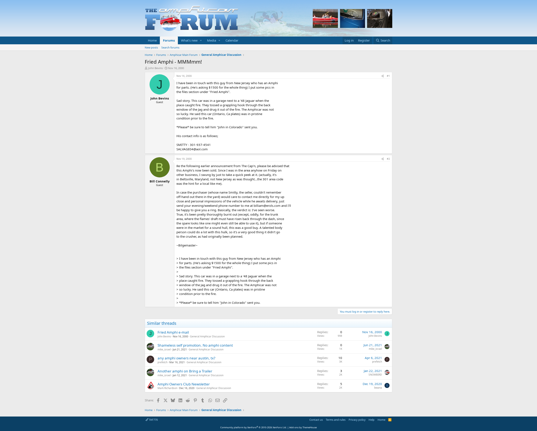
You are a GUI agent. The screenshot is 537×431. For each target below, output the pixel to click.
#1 (388, 76)
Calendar (231, 40)
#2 (388, 159)
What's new (189, 40)
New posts (151, 47)
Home (152, 40)
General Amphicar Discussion (207, 336)
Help (371, 420)
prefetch (162, 362)
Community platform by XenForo (253, 427)
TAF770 (153, 420)
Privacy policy (357, 420)
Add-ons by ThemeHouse (303, 427)
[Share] (382, 76)
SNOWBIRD (375, 374)
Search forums (170, 47)
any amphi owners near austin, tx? (186, 358)
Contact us (316, 420)
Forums (169, 40)
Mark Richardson (167, 388)
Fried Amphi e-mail (173, 332)
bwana (378, 387)
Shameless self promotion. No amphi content (195, 345)
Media (211, 40)
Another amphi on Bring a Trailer (185, 371)
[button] (201, 40)
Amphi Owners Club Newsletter (184, 384)
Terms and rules (335, 420)
